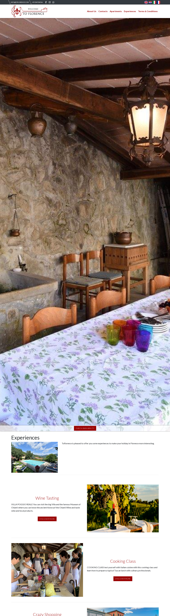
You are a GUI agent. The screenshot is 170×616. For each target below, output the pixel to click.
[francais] (158, 2)
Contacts (103, 11)
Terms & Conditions (148, 11)
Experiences (130, 11)
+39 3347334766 (37, 2)
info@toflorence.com (20, 2)
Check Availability (85, 428)
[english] (146, 2)
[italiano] (154, 2)
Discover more (47, 519)
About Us (91, 11)
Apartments (116, 11)
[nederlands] (150, 2)
